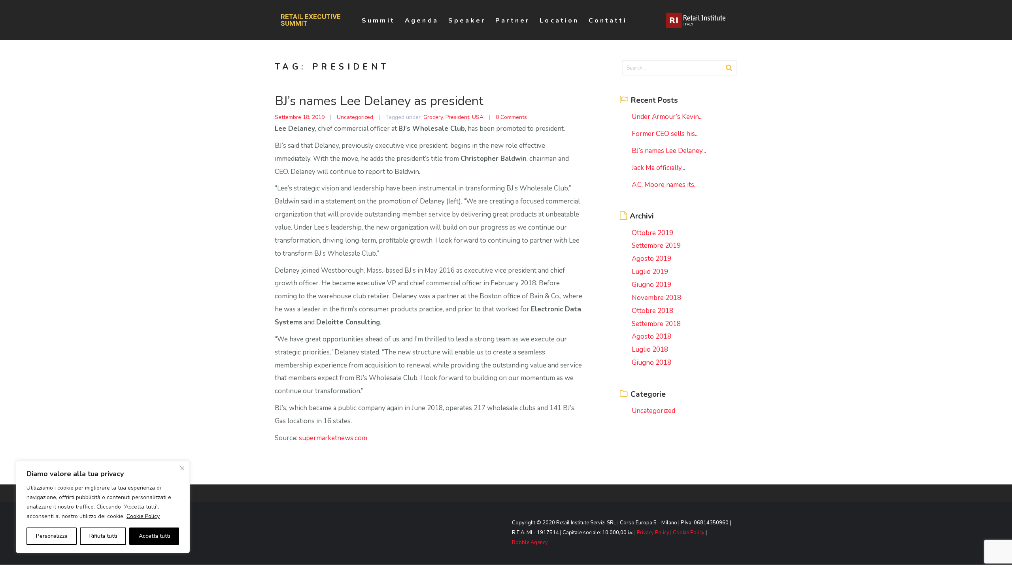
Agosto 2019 (651, 258)
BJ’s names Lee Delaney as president (379, 100)
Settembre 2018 (656, 323)
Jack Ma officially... (658, 167)
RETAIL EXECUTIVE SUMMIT (311, 20)
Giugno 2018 (651, 362)
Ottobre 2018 (652, 310)
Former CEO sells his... (665, 133)
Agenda (421, 20)
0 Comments (511, 117)
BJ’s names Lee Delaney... (669, 150)
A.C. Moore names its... (665, 184)
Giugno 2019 (651, 284)
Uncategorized (355, 117)
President (457, 117)
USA (477, 117)
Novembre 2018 (656, 297)
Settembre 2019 (656, 245)
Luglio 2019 (650, 271)
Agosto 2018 (651, 336)
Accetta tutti (154, 536)
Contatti (608, 20)
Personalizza (52, 536)
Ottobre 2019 (652, 232)
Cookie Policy (143, 516)
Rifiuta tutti (103, 536)
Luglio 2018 (650, 349)
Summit (378, 20)
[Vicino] (182, 468)
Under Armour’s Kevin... (667, 116)
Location (559, 20)
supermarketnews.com (333, 438)
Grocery (433, 117)
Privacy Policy (653, 532)
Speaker (466, 20)
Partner (512, 20)
